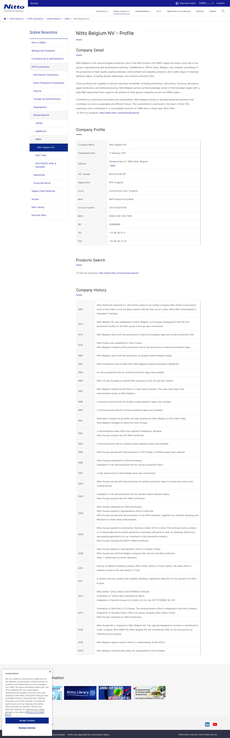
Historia (37, 91)
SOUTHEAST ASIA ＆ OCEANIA (46, 165)
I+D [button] (157, 11)
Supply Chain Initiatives (43, 191)
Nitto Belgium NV (46, 147)
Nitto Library (38, 207)
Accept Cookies (27, 720)
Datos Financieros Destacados (48, 83)
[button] (223, 11)
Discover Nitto (39, 215)
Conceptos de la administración (48, 58)
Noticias (200, 11)
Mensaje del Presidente (43, 50)
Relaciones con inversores (179, 11)
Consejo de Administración (47, 99)
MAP (113, 165)
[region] (27, 703)
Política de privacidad (55, 734)
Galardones (39, 175)
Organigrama (39, 107)
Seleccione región (188, 3)
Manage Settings (27, 727)
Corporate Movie (42, 183)
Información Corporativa (45, 74)
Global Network (54, 18)
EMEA (67, 18)
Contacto (221, 3)
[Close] (50, 672)
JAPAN (38, 123)
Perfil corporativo (35, 18)
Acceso (35, 199)
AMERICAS (40, 131)
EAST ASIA (40, 155)
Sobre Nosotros (16, 18)
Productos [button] (100, 11)
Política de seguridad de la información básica (88, 734)
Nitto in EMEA (39, 42)
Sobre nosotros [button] (120, 11)
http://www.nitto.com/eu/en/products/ (119, 112)
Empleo (212, 11)
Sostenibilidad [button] (141, 11)
